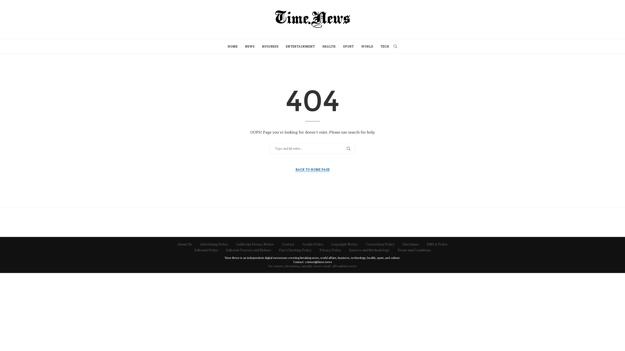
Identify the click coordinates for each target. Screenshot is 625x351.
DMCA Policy (437, 244)
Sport (348, 46)
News (250, 46)
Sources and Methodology (369, 250)
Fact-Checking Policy (295, 250)
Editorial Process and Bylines (248, 250)
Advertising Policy (214, 244)
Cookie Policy (312, 244)
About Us (184, 244)
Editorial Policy (206, 250)
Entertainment (300, 46)
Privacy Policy (330, 250)
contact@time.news (318, 262)
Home (233, 46)
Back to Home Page (312, 169)
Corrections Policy (380, 244)
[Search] (395, 46)
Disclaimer (411, 244)
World (367, 46)
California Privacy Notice (255, 244)
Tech (384, 46)
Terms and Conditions (414, 250)
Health (329, 46)
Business (270, 46)
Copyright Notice (344, 244)
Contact (288, 244)
